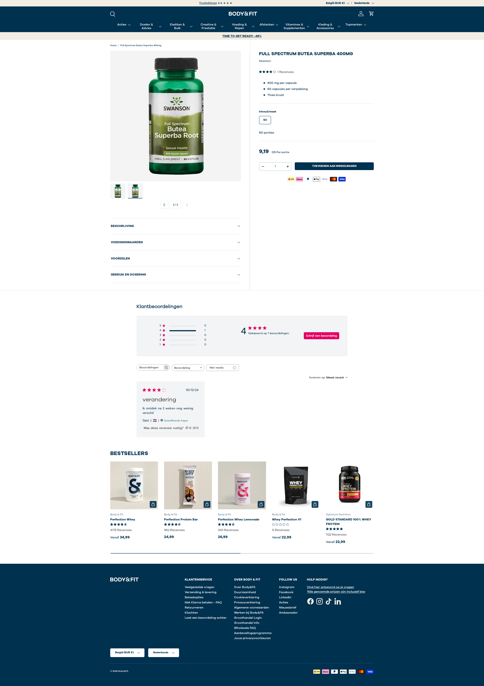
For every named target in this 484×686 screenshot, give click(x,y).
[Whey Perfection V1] (296, 485)
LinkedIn (285, 597)
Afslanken (267, 24)
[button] (371, 13)
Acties (121, 24)
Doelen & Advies (146, 26)
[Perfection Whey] (134, 485)
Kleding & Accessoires (325, 26)
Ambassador (288, 613)
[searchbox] (150, 367)
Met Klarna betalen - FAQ (203, 602)
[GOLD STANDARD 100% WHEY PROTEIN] (350, 485)
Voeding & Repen (239, 26)
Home (113, 45)
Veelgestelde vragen (199, 587)
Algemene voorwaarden (251, 607)
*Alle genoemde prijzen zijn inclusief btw (336, 592)
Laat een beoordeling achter (205, 618)
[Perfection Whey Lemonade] (242, 485)
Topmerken (353, 24)
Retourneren (194, 607)
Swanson (265, 61)
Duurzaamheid (245, 592)
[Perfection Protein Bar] (188, 485)
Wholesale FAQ (245, 628)
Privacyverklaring (247, 602)
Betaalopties (194, 597)
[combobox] (188, 367)
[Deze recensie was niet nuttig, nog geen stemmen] (194, 428)
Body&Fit (123, 671)
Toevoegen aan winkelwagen (334, 166)
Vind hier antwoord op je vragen (330, 587)
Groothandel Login (248, 618)
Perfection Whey (122, 519)
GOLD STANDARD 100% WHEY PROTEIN (348, 521)
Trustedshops (208, 3)
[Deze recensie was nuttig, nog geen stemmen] (187, 428)
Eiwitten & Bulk (177, 26)
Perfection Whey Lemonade (238, 519)
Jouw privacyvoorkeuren (252, 638)
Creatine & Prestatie (208, 26)
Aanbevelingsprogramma (252, 633)
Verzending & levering (200, 592)
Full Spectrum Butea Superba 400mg (140, 45)
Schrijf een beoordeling (321, 336)
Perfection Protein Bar (181, 519)
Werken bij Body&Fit (249, 613)
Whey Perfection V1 (286, 519)
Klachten (191, 613)
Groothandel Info (246, 623)
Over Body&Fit (244, 587)
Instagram (286, 587)
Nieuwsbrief (287, 607)
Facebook (286, 592)
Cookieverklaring (246, 597)
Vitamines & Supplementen (294, 26)
